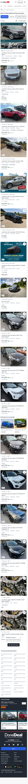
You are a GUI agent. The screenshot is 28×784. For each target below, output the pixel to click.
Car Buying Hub (5, 754)
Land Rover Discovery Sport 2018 (19, 658)
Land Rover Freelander (18, 691)
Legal (2, 772)
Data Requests (4, 761)
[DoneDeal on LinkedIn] (18, 744)
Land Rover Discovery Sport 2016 (19, 662)
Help (15, 754)
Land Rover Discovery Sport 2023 (6, 654)
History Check (4, 758)
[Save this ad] (24, 24)
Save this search (14, 644)
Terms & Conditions (18, 772)
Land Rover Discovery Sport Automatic (19, 682)
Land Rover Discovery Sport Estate (6, 682)
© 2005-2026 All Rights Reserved (8, 770)
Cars (5, 6)
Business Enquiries (5, 756)
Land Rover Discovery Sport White (19, 674)
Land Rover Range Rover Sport (19, 688)
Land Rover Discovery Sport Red (6, 678)
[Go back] (1, 6)
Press (15, 752)
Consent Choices (18, 761)
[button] (20, 637)
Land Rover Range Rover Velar (6, 695)
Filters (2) (5, 16)
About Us (3, 752)
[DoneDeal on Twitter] (9, 744)
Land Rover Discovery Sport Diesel (6, 666)
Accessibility (4, 763)
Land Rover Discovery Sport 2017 (6, 662)
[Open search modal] (16, 2)
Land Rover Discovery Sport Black (6, 670)
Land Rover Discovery (5, 685)
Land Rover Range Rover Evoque (6, 688)
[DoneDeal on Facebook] (4, 744)
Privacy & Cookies (8, 772)
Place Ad (20, 2)
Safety (15, 758)
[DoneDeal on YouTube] (13, 744)
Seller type (12, 16)
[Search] (2, 10)
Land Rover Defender (18, 685)
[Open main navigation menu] (25, 2)
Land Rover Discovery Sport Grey (19, 670)
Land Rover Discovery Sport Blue (6, 674)
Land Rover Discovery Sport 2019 (6, 658)
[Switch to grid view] (16, 20)
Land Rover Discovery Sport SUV (19, 678)
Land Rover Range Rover (6, 691)
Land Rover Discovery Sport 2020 (19, 654)
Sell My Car (16, 756)
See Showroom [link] (4, 705)
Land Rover (10, 6)
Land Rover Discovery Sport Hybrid (19, 666)
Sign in (13, 748)
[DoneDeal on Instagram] (22, 744)
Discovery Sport (17, 6)
